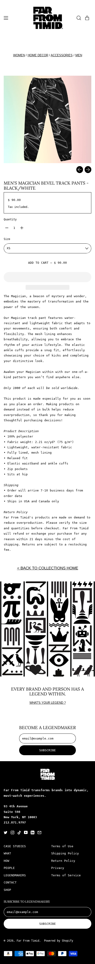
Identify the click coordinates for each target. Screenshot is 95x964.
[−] (7, 228)
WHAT (7, 853)
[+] (22, 228)
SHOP (7, 890)
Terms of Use (62, 846)
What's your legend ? (48, 702)
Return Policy (63, 860)
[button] (79, 18)
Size (7, 239)
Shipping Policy (65, 853)
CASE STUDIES (15, 846)
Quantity (10, 219)
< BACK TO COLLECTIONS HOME (47, 568)
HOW (6, 860)
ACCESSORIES (62, 55)
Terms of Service (66, 875)
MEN (78, 55)
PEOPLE (9, 868)
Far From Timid (28, 940)
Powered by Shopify (58, 940)
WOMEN (19, 55)
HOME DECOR (38, 55)
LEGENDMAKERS (15, 875)
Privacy (57, 868)
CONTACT (10, 882)
